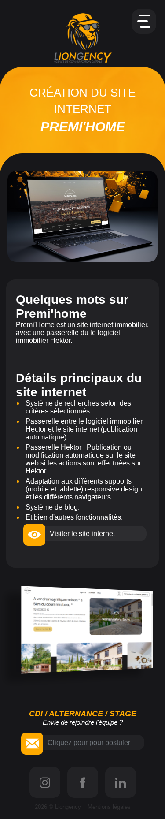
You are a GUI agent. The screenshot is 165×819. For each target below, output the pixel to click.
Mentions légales (109, 807)
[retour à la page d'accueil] (83, 38)
